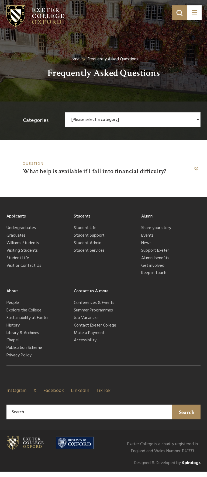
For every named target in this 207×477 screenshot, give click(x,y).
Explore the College (24, 310)
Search (187, 412)
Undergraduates (21, 228)
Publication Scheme (24, 348)
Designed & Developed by (167, 463)
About (12, 291)
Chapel (12, 340)
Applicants (16, 216)
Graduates (16, 236)
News (146, 243)
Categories (36, 121)
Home (74, 59)
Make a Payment (89, 333)
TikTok (103, 391)
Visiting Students (22, 251)
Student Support (89, 236)
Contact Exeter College (95, 325)
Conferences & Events (94, 303)
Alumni (147, 216)
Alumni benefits (155, 258)
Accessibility (85, 340)
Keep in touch (153, 273)
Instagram (16, 391)
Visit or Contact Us (23, 266)
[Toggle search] (179, 12)
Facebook (53, 391)
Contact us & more (91, 291)
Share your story (156, 228)
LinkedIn (80, 391)
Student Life (17, 258)
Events (147, 236)
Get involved (152, 266)
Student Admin (87, 243)
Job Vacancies (86, 318)
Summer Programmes (93, 310)
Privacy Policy (19, 355)
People (12, 303)
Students (82, 216)
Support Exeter (155, 251)
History (13, 325)
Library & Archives (22, 333)
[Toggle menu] (194, 12)
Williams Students (22, 243)
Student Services (89, 251)
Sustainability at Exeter (27, 318)
